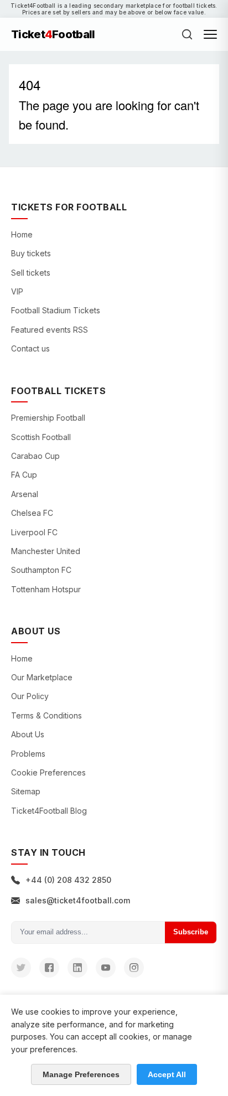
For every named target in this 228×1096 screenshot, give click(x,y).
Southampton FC (41, 570)
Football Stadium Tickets (55, 310)
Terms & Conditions (46, 715)
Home (22, 234)
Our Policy (30, 696)
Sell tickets (30, 272)
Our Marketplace (41, 677)
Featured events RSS (49, 329)
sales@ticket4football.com (77, 900)
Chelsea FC (32, 513)
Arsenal (24, 494)
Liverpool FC (34, 532)
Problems (28, 753)
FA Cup (24, 474)
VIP (17, 291)
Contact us (30, 348)
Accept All (167, 1074)
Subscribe (190, 932)
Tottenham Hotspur (46, 589)
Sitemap (25, 791)
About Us (27, 734)
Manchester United (45, 551)
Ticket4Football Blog (49, 810)
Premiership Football (48, 417)
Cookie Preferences (48, 772)
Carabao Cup (35, 456)
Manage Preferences (81, 1074)
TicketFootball (53, 34)
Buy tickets (31, 253)
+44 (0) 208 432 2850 (68, 880)
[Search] (187, 34)
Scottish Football (41, 437)
